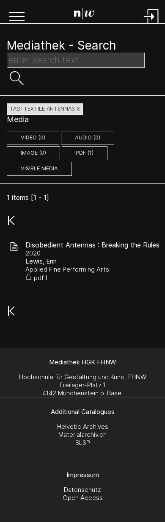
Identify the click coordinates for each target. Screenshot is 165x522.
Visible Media (39, 168)
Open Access (83, 498)
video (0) (33, 137)
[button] (17, 17)
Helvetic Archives (82, 426)
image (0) (33, 153)
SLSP (82, 443)
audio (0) (87, 137)
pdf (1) (85, 153)
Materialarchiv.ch (82, 434)
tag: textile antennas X (45, 109)
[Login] (151, 24)
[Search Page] (84, 15)
